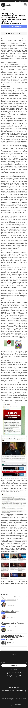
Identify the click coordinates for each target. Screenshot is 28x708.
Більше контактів (13, 679)
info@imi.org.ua (13, 676)
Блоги (3, 626)
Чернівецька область (10, 626)
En (2, 1)
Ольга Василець (17, 26)
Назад (3, 9)
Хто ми (11, 687)
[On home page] (4, 5)
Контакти (16, 687)
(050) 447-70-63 (13, 673)
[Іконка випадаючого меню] (25, 4)
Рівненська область (10, 639)
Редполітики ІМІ (22, 684)
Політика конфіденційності (9, 684)
